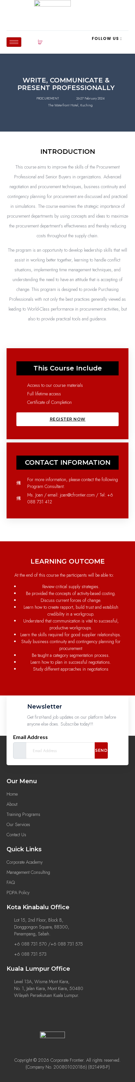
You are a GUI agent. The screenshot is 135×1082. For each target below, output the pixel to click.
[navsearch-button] (40, 42)
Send (101, 750)
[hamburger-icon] (14, 42)
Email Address (30, 737)
